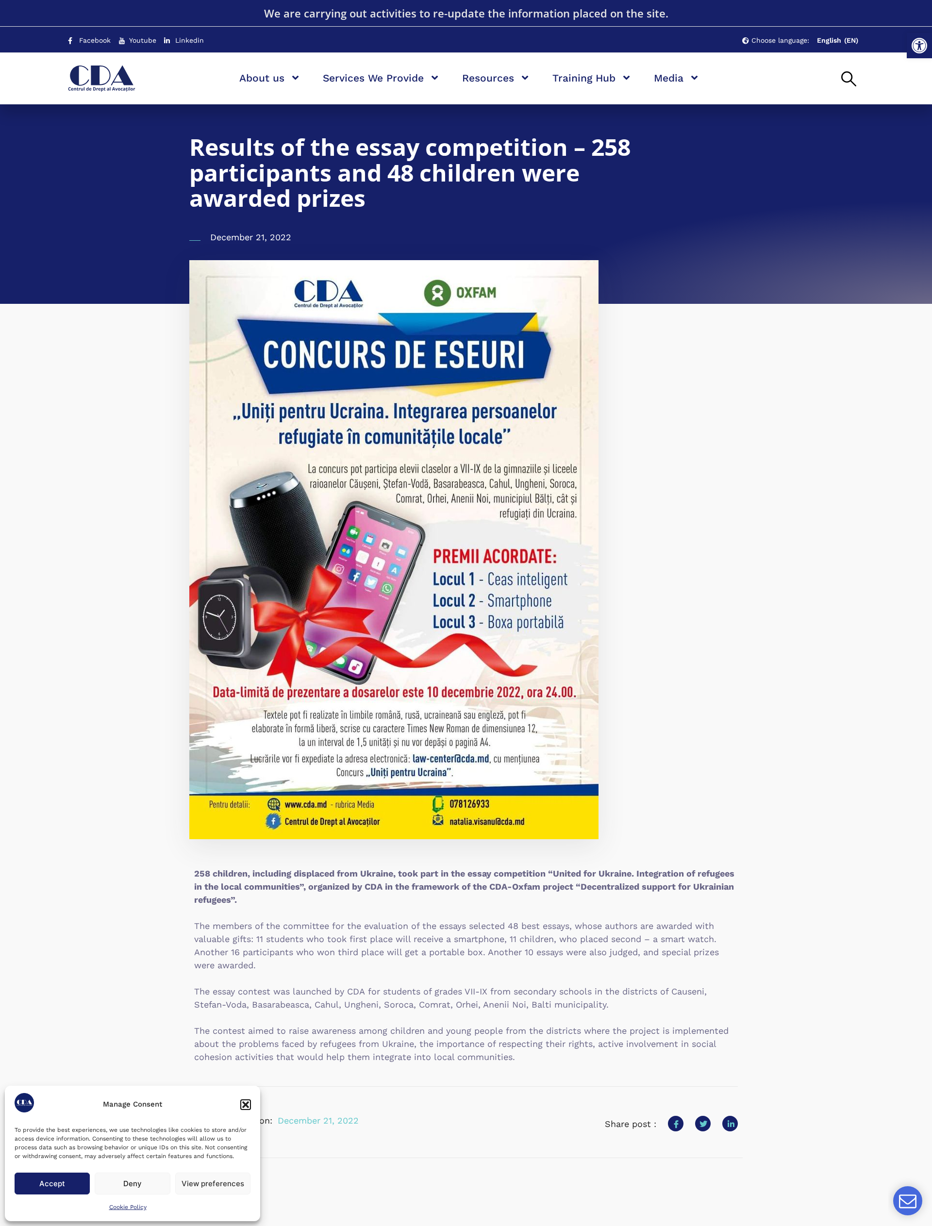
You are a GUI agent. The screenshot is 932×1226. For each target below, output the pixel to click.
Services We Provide (373, 78)
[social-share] (675, 1123)
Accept (52, 1183)
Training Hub (584, 78)
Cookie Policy (128, 1207)
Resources (488, 78)
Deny (132, 1183)
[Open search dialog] (848, 79)
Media (668, 78)
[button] (919, 45)
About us (261, 78)
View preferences (213, 1183)
